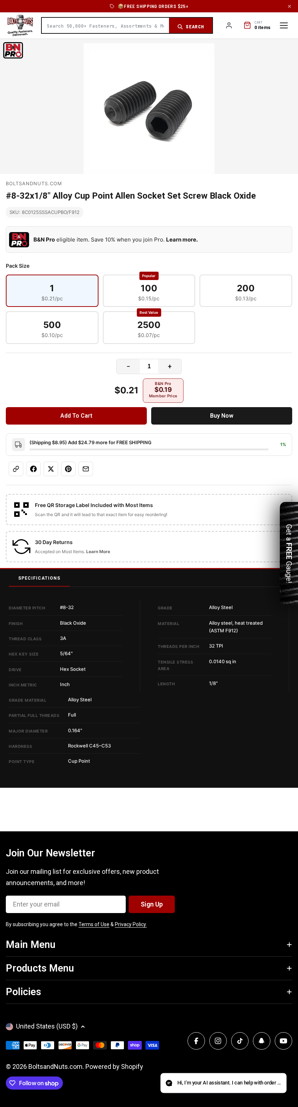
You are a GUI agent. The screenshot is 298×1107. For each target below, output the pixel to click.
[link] (149, 510)
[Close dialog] (230, 482)
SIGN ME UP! (149, 610)
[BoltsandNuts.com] (20, 25)
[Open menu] (284, 25)
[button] (223, 1083)
